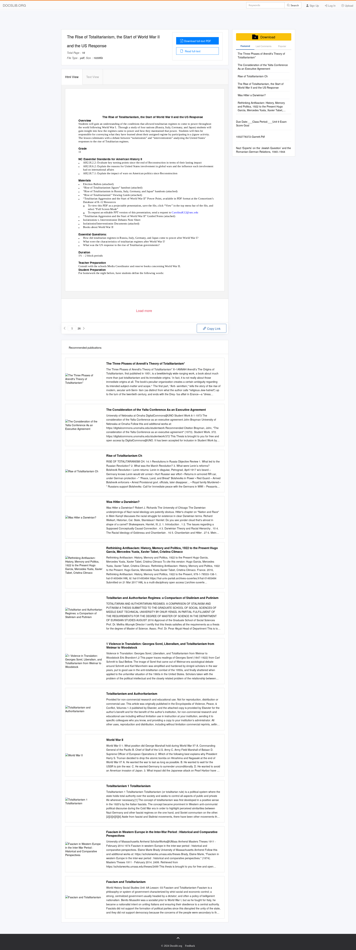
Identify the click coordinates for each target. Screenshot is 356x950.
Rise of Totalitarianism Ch (124, 455)
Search (294, 5)
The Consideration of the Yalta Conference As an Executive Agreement (156, 410)
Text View (92, 77)
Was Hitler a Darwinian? (123, 502)
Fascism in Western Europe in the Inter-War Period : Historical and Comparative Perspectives (161, 833)
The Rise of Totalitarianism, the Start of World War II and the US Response (261, 85)
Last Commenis (263, 46)
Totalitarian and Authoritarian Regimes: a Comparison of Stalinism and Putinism (162, 598)
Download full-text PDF (197, 41)
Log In (331, 5)
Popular (282, 46)
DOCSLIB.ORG (14, 5)
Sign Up (314, 5)
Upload (348, 5)
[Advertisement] (178, 21)
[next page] (84, 328)
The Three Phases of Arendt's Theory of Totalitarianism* (145, 363)
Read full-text (192, 51)
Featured (245, 46)
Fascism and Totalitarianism (126, 882)
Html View (72, 77)
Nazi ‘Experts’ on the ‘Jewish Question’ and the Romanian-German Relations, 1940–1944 (263, 149)
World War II (114, 740)
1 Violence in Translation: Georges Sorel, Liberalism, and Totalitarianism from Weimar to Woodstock (160, 645)
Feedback (190, 945)
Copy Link (213, 328)
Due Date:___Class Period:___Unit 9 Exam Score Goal (261, 123)
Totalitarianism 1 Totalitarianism (128, 786)
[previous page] (64, 328)
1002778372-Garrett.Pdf (250, 136)
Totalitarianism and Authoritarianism (131, 693)
